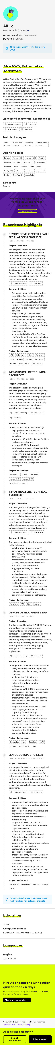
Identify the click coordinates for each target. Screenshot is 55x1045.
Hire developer (26, 211)
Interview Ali (40, 1039)
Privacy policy (24, 1024)
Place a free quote (15, 1000)
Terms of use (9, 1024)
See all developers (15, 1039)
